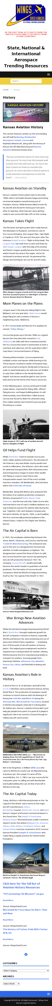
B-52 (31, 698)
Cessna (25, 140)
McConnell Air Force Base (28, 702)
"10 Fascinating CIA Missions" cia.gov (23, 894)
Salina (17, 664)
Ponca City (8, 664)
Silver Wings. (17, 329)
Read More (8, 900)
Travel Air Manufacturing (15, 544)
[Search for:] (26, 81)
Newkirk (40, 661)
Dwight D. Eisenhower (30, 832)
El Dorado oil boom (22, 485)
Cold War (17, 698)
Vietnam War (9, 702)
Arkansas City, (28, 661)
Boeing (20, 137)
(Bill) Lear (35, 768)
